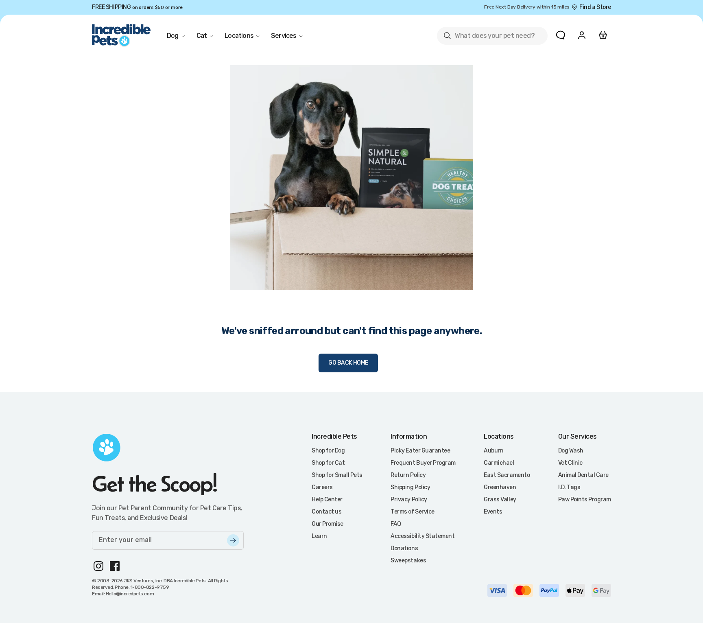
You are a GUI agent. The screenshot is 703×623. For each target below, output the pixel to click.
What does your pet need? (489, 37)
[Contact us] (560, 35)
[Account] (582, 35)
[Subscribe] (233, 540)
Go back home (348, 362)
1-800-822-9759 (150, 587)
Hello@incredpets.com (130, 594)
